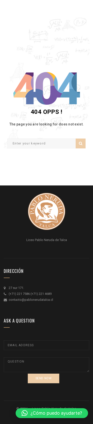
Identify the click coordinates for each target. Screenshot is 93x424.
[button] (52, 413)
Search (81, 143)
